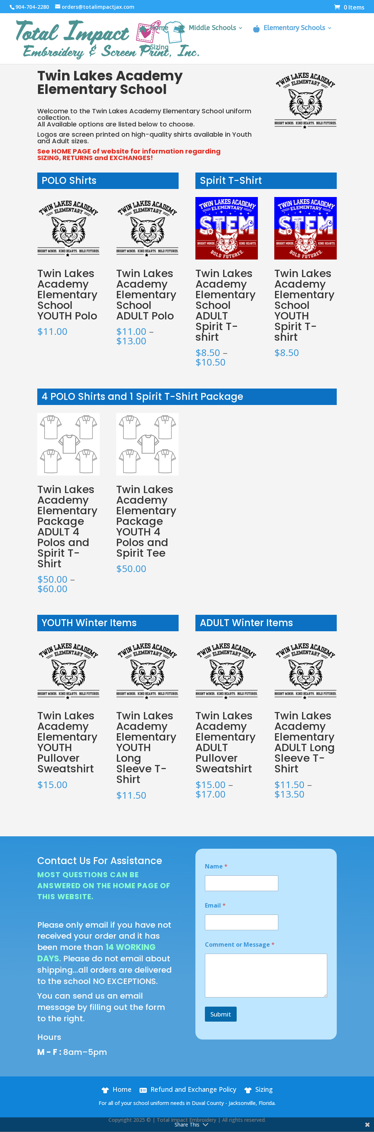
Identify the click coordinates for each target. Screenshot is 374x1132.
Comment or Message (240, 944)
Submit (220, 1014)
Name (216, 866)
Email (215, 905)
